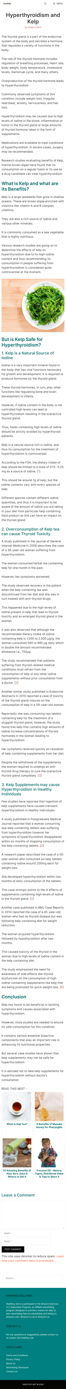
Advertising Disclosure (17, 1367)
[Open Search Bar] (45, 3)
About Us (10, 1363)
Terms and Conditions (17, 1355)
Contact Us (11, 1371)
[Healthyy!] (7, 3)
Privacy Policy (13, 1359)
